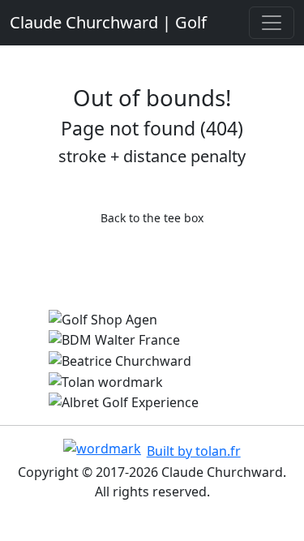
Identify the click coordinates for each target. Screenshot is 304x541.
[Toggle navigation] (271, 22)
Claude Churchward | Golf (108, 22)
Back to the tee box (152, 217)
